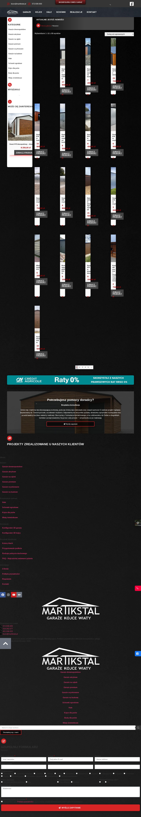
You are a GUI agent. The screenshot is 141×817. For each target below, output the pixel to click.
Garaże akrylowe (9, 472)
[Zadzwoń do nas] (138, 588)
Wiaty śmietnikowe (10, 517)
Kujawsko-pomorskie (24, 774)
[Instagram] (8, 594)
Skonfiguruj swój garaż (70, 2)
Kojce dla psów (8, 512)
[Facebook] (138, 653)
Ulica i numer (6, 764)
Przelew (76, 782)
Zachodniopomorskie (69, 776)
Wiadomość (6, 786)
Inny (29, 782)
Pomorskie (130, 774)
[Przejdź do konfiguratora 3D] (138, 523)
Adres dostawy (7, 780)
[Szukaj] (109, 4)
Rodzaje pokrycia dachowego (14, 553)
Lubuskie (49, 774)
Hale (49, 12)
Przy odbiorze (64, 782)
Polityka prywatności (11, 574)
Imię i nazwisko (7, 756)
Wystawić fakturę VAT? (108, 780)
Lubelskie (39, 774)
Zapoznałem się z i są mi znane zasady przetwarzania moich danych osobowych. (43, 802)
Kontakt (92, 12)
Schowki (61, 12)
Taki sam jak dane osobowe (14, 782)
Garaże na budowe (10, 492)
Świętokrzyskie (18, 776)
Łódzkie (59, 774)
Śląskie (6, 776)
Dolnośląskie (8, 774)
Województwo (7, 771)
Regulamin (6, 579)
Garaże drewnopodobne (12, 467)
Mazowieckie (83, 774)
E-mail (50, 756)
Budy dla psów (70, 718)
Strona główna (46, 26)
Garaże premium (9, 482)
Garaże (27, 12)
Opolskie (94, 774)
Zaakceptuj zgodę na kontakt (13, 799)
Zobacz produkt (25, 153)
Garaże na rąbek (9, 477)
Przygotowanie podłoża (12, 548)
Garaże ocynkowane (10, 487)
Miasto (97, 764)
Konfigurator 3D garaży (12, 528)
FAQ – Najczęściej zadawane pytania (17, 558)
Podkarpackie (106, 774)
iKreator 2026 (24, 641)
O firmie (5, 569)
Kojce (38, 12)
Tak (102, 782)
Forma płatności (64, 780)
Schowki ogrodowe (10, 507)
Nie (108, 782)
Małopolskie (70, 774)
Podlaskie (119, 774)
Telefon (98, 756)
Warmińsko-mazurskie (35, 776)
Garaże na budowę (70, 697)
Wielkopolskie (52, 776)
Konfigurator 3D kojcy (11, 533)
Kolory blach (7, 543)
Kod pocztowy (54, 764)
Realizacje (76, 12)
